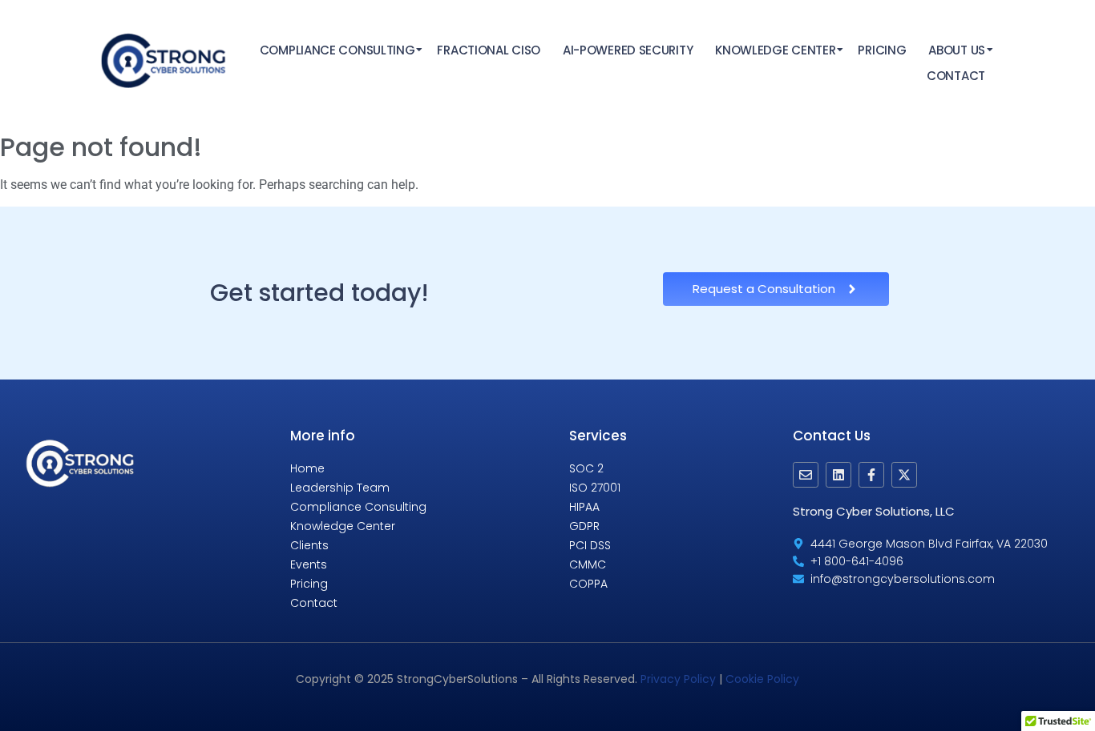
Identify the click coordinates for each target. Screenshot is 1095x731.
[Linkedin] (838, 475)
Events (308, 564)
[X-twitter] (904, 475)
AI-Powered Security (628, 50)
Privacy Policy (678, 679)
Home (307, 468)
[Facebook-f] (871, 475)
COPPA (588, 584)
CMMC (587, 564)
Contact (956, 75)
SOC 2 (586, 468)
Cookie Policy (762, 679)
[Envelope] (805, 475)
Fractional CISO (488, 50)
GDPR (584, 526)
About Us (956, 50)
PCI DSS (590, 545)
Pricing (882, 50)
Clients (309, 545)
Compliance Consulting (337, 50)
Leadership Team (340, 488)
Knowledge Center (775, 50)
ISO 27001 (594, 488)
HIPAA (584, 507)
